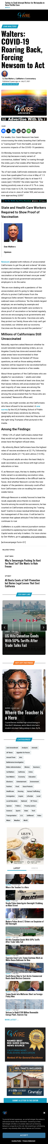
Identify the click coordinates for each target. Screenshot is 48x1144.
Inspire (7, 708)
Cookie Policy (16, 1141)
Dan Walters (10, 26)
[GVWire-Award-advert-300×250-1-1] (25, 1061)
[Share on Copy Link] (34, 131)
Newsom (5, 262)
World (3, 7)
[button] (44, 1113)
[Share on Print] (18, 131)
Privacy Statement (29, 1141)
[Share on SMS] (28, 131)
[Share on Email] (23, 131)
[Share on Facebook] (3, 131)
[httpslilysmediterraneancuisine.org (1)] (25, 864)
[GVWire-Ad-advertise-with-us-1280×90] (24, 120)
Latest (7, 631)
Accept (24, 1135)
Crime (8, 901)
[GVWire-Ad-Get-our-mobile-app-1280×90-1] (24, 202)
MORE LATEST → (12, 1020)
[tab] (17, 868)
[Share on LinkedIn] (13, 131)
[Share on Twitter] (8, 131)
